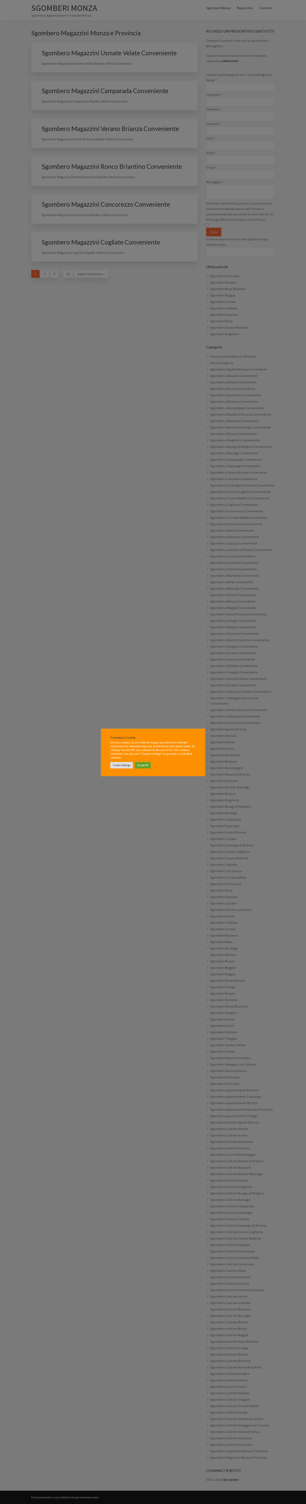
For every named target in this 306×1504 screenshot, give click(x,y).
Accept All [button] (142, 765)
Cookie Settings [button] (121, 765)
